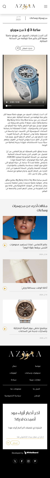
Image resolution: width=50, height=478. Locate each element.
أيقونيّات (13, 372)
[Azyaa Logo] (25, 355)
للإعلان (37, 395)
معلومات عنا (15, 388)
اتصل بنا (36, 388)
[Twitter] (15, 461)
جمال (14, 366)
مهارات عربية (35, 379)
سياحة (14, 379)
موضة (37, 366)
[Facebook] (21, 461)
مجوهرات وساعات (38, 18)
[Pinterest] (35, 461)
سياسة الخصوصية (13, 395)
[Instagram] (28, 461)
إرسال (15, 443)
